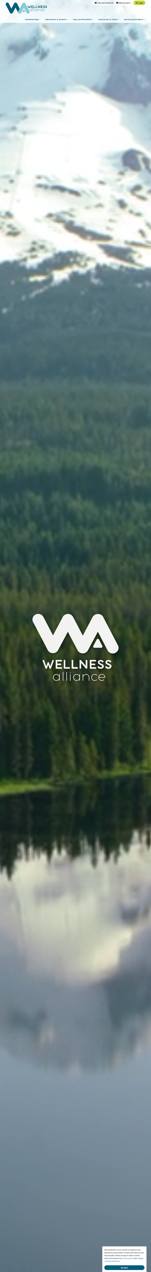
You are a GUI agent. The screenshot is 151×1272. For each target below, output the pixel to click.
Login (140, 3)
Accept (124, 1267)
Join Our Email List (105, 3)
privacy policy (127, 1258)
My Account (124, 3)
